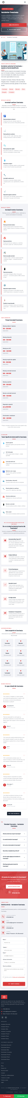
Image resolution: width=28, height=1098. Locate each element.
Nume (4, 939)
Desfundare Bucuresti (6, 1045)
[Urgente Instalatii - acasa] (3, 2)
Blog (2, 1066)
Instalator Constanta (6, 1031)
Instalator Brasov (5, 1026)
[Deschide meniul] (25, 2)
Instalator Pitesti (5, 1036)
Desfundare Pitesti (5, 1057)
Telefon (5, 947)
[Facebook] (2, 1017)
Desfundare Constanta (6, 1052)
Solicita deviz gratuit (15, 29)
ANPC (2, 1082)
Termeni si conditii (5, 1077)
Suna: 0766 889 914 (14, 25)
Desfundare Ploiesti (5, 1054)
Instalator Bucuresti (5, 1024)
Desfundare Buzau (5, 1059)
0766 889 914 (6, 1009)
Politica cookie (4, 1080)
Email (4, 953)
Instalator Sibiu (4, 1029)
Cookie (20, 1092)
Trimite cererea (14, 983)
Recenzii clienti (4, 1070)
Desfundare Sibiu (5, 1050)
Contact (3, 1073)
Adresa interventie (7, 959)
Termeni (16, 1092)
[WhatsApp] (6, 1017)
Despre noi (3, 1068)
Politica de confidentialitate (7, 1075)
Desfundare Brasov (5, 1047)
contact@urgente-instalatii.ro (10, 1011)
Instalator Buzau (5, 1038)
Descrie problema (7, 966)
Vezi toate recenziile (13, 813)
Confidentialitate (9, 1092)
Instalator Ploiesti (5, 1034)
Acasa (3, 37)
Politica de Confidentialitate (19, 977)
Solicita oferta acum (14, 886)
